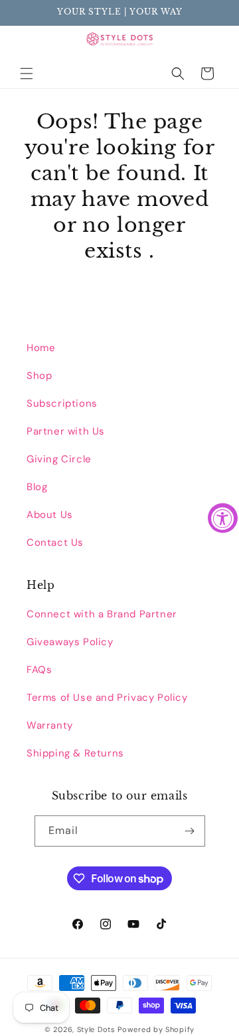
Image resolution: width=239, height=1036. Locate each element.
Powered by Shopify (156, 1029)
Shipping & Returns (75, 753)
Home (41, 347)
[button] (26, 73)
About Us (50, 514)
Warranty (50, 725)
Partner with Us (66, 431)
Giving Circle (59, 459)
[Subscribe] (189, 831)
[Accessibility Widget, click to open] (223, 518)
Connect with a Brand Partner (102, 614)
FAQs (39, 669)
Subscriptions (62, 403)
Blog (37, 486)
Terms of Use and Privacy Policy (107, 697)
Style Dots (96, 1029)
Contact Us (55, 542)
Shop (39, 375)
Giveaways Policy (70, 641)
